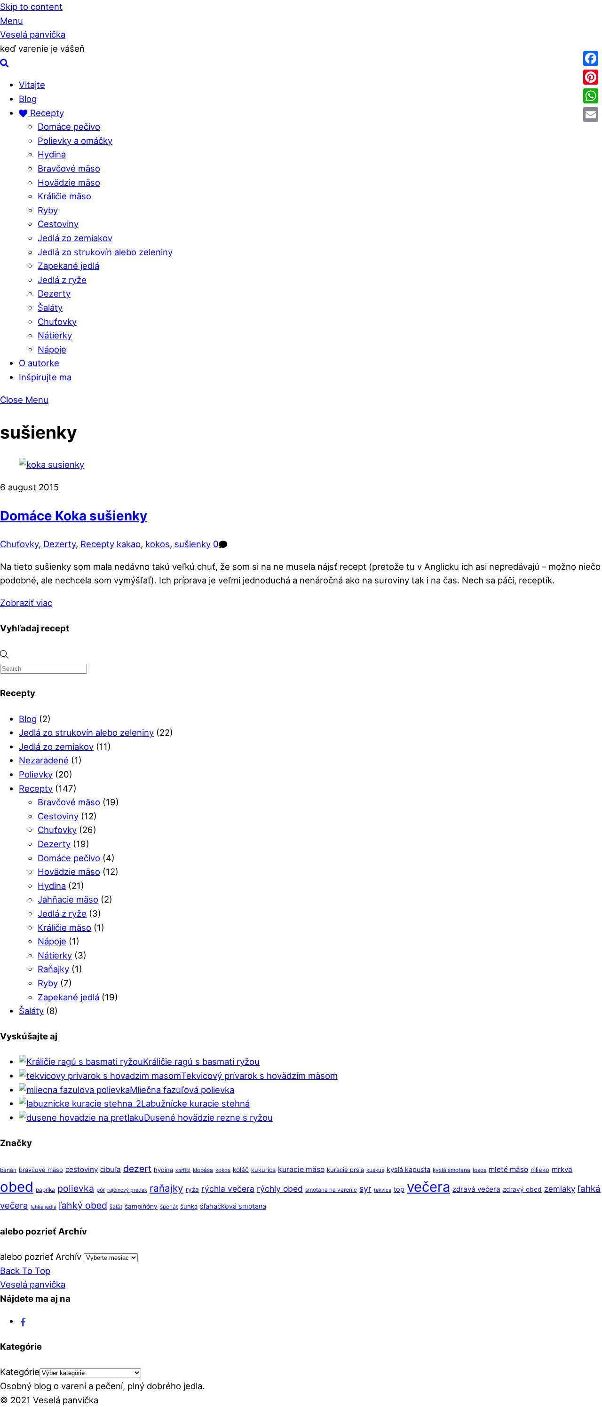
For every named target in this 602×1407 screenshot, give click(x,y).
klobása (203, 1169)
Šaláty (50, 307)
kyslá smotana (451, 1169)
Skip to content (31, 6)
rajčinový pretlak (127, 1190)
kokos (157, 544)
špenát (169, 1206)
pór (100, 1189)
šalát (116, 1206)
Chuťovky (57, 321)
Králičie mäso (64, 196)
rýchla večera (227, 1189)
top (399, 1189)
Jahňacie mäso (68, 899)
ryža (192, 1189)
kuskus (375, 1169)
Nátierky (55, 335)
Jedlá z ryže (62, 280)
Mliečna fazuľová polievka (182, 1090)
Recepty (46, 113)
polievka (75, 1188)
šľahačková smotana (233, 1206)
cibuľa (110, 1169)
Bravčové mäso (69, 168)
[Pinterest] (590, 77)
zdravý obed (522, 1189)
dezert (137, 1168)
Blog (28, 99)
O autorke (39, 363)
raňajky (166, 1188)
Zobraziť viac (26, 602)
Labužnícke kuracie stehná (195, 1103)
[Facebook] (590, 58)
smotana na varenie (331, 1189)
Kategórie (20, 1372)
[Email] (590, 114)
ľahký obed (83, 1205)
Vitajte (32, 84)
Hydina (52, 154)
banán (8, 1169)
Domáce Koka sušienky (73, 516)
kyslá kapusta (408, 1169)
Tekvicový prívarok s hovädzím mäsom (259, 1075)
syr (365, 1189)
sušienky (192, 544)
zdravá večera (476, 1189)
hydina (163, 1169)
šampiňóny (141, 1206)
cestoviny (81, 1169)
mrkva (562, 1169)
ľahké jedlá (43, 1207)
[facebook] (23, 1321)
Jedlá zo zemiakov (75, 238)
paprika (45, 1189)
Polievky (36, 774)
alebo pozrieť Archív (40, 1256)
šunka (189, 1206)
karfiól (182, 1170)
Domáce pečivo (69, 126)
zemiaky (559, 1189)
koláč (241, 1169)
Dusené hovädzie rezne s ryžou (208, 1117)
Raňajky (53, 969)
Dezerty (54, 293)
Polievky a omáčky (75, 140)
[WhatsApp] (590, 95)
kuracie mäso (301, 1169)
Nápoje (52, 349)
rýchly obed (280, 1189)
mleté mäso (508, 1169)
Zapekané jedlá (68, 265)
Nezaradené (44, 760)
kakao (129, 544)
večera (428, 1187)
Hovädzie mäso (69, 182)
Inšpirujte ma (45, 377)
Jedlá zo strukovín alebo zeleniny (105, 252)
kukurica (263, 1169)
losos (479, 1169)
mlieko (540, 1169)
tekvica (382, 1190)
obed (16, 1187)
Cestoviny (58, 224)
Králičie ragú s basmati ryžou (201, 1061)
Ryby (48, 210)
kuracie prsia (345, 1169)
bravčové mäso (41, 1169)
